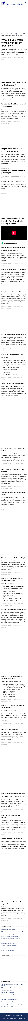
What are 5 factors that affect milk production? (11, 987)
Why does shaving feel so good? (8, 934)
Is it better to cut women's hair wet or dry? (10, 938)
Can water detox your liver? (7, 994)
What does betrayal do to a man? (9, 997)
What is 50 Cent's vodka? (7, 990)
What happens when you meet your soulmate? (12, 931)
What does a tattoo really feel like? (9, 999)
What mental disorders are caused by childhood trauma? (12, 985)
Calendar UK (22, 1018)
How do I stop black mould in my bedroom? (11, 941)
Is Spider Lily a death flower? (8, 950)
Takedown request (7, 57)
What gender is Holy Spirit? (7, 992)
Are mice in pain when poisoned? (9, 945)
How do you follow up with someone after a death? (12, 1001)
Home (3, 34)
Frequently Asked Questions (14, 34)
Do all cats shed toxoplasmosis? (8, 943)
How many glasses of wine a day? (9, 1006)
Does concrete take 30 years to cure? (10, 936)
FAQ (4, 1018)
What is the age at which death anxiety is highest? (12, 1004)
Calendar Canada (11, 1018)
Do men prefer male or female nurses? (10, 947)
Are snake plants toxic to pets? (8, 929)
